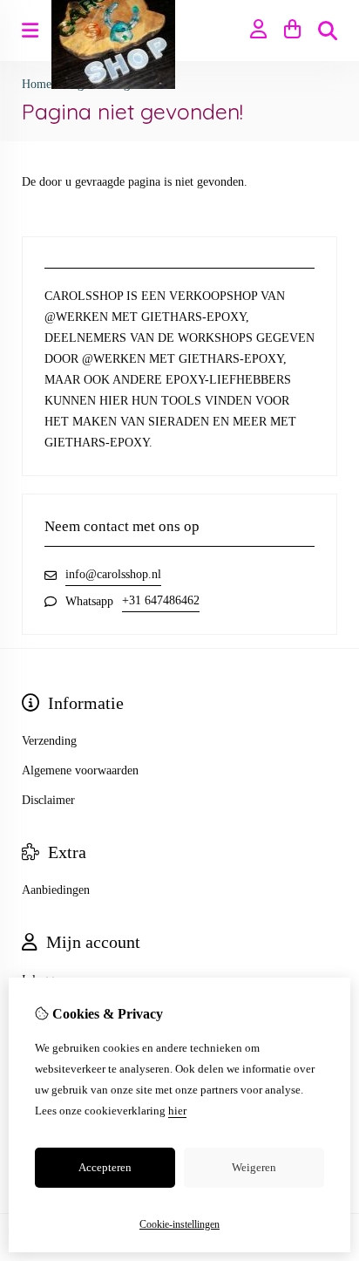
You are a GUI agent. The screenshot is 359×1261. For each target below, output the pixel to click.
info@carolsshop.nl (113, 574)
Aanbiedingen (56, 889)
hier (177, 1110)
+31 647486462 (161, 600)
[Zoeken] (327, 30)
